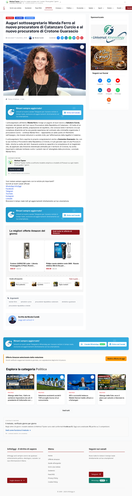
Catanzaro (30, 18)
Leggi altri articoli (25, 320)
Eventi (119, 8)
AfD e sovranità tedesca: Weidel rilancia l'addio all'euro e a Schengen (81, 397)
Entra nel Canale (73, 113)
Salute (91, 8)
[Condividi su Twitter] (62, 37)
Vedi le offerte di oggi (116, 359)
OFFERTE (48, 8)
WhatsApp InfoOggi (13, 186)
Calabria (19, 18)
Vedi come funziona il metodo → (18, 430)
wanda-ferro (13, 302)
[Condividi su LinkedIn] (66, 37)
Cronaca (58, 8)
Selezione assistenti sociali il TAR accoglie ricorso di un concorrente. (49, 397)
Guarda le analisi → (15, 169)
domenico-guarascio (69, 302)
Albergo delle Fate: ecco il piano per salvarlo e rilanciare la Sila (111, 397)
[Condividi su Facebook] (58, 37)
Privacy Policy (53, 478)
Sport (100, 8)
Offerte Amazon (54, 459)
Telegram (9, 191)
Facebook (10, 189)
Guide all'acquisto (54, 463)
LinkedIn (9, 199)
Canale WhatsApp (94, 344)
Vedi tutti (66, 410)
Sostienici (28, 8)
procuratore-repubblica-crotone (19, 306)
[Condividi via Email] (77, 37)
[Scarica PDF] (81, 37)
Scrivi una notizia (15, 8)
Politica (69, 8)
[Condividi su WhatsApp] (70, 37)
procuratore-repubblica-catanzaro (46, 302)
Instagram (10, 196)
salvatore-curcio (26, 302)
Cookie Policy (53, 482)
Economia (80, 8)
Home (50, 456)
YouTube (9, 194)
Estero (109, 8)
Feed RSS (38, 8)
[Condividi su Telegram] (73, 37)
